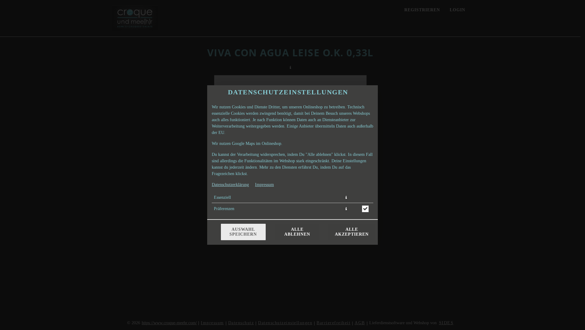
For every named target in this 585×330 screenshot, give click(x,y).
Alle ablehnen (297, 232)
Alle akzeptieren (352, 232)
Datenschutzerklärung (230, 184)
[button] (346, 198)
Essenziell (222, 197)
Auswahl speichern (243, 232)
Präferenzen (224, 208)
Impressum (264, 184)
